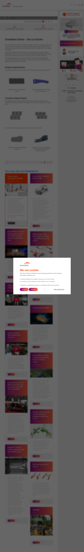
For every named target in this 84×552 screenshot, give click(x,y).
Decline (33, 289)
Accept (24, 289)
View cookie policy (59, 289)
